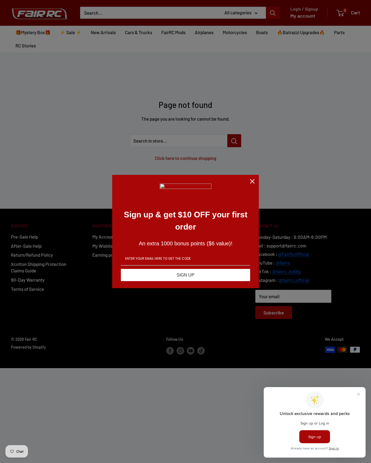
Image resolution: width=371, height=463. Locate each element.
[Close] (252, 181)
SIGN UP (185, 275)
